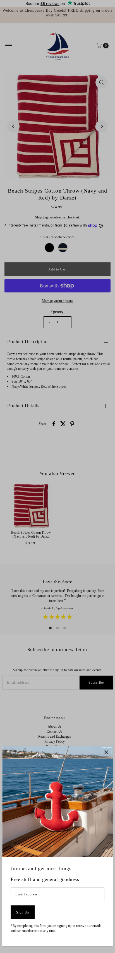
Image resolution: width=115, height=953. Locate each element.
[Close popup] (106, 752)
